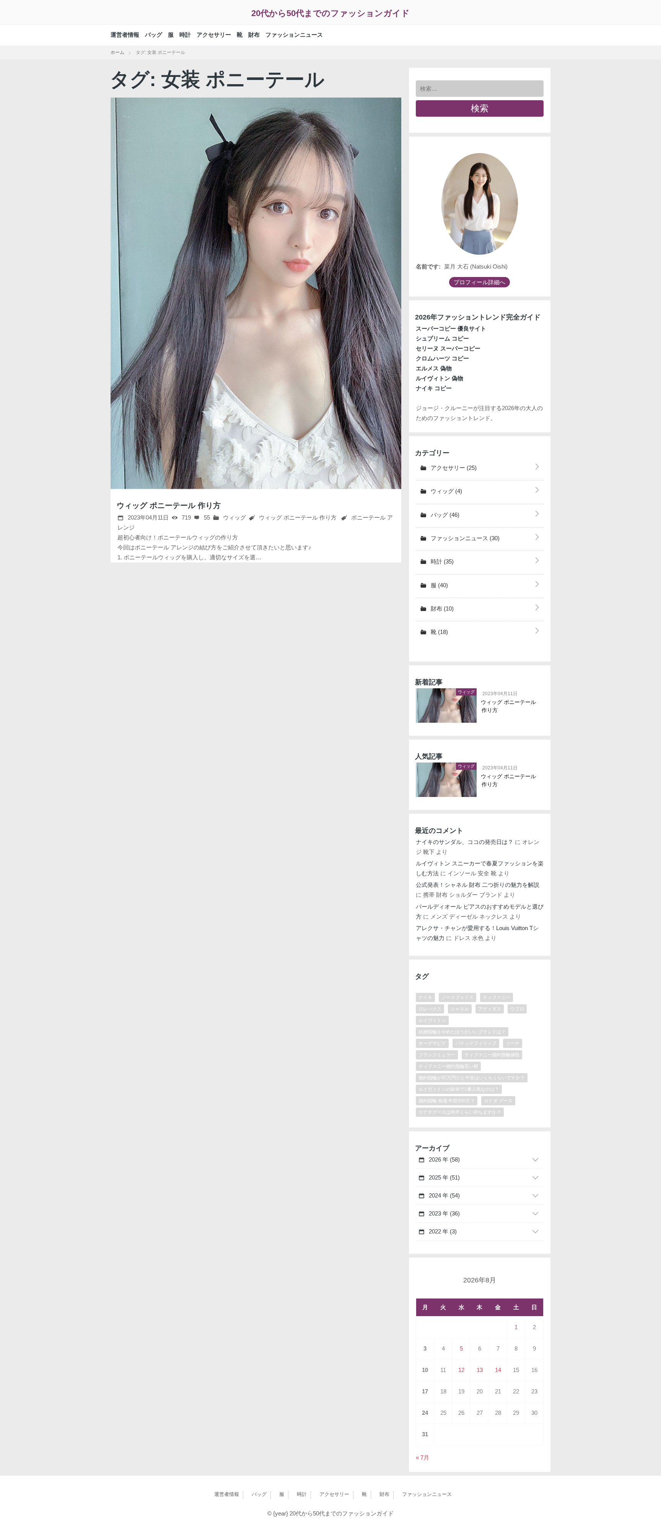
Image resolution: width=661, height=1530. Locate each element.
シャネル (460, 1009)
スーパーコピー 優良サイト (451, 328)
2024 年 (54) (443, 1195)
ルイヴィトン (432, 1020)
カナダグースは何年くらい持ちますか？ (459, 1112)
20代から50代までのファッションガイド (330, 13)
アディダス (489, 1009)
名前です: (428, 266)
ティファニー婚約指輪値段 (491, 1054)
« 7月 (422, 1457)
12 (461, 1370)
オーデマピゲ (432, 1043)
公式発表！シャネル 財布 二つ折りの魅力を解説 (477, 885)
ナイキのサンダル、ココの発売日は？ (464, 842)
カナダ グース (498, 1100)
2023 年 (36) (443, 1213)
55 (206, 517)
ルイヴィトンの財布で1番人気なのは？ (458, 1089)
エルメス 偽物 (434, 368)
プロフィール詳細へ (479, 282)
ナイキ (425, 997)
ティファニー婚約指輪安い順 (448, 1066)
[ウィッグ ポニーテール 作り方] (256, 294)
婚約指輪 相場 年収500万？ (446, 1100)
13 (480, 1370)
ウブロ (517, 1009)
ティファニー (496, 997)
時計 (185, 34)
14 (498, 1370)
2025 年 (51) (443, 1177)
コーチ (512, 1043)
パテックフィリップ (476, 1043)
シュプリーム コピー (442, 338)
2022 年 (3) (442, 1231)
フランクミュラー (436, 1054)
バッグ (153, 34)
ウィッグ (233, 517)
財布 (254, 34)
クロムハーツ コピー (442, 358)
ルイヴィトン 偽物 (439, 378)
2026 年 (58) (443, 1159)
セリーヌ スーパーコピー (448, 348)
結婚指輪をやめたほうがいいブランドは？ (462, 1032)
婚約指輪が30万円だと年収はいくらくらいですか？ (471, 1077)
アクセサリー (214, 34)
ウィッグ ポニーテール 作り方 (169, 505)
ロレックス (429, 1009)
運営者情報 (125, 34)
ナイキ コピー (434, 388)
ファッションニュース (294, 34)
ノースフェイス (457, 997)
